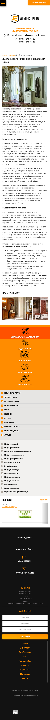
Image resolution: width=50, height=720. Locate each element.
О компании (25, 647)
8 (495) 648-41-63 (27, 41)
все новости (44, 500)
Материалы (25, 674)
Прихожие (12, 55)
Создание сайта (18, 695)
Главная (4, 55)
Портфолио (24, 669)
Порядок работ (25, 661)
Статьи (25, 678)
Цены (25, 656)
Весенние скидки (9, 506)
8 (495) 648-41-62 (27, 38)
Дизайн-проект (25, 652)
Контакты (25, 665)
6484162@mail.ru (26, 598)
